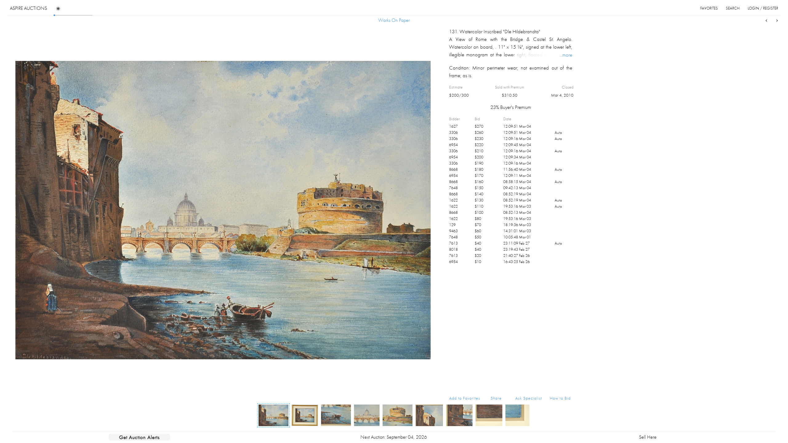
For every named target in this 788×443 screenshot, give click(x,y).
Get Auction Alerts (139, 437)
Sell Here (648, 437)
